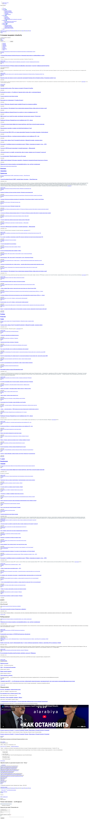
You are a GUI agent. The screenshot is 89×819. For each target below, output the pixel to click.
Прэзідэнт (2, 52)
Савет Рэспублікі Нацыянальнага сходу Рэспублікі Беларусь (11, 774)
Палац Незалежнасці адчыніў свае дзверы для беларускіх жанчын (12, 281)
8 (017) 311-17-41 (3, 746)
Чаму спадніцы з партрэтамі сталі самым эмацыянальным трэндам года (14, 530)
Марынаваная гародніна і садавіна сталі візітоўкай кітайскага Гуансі (16, 128)
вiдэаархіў (2, 736)
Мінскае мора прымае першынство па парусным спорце (10, 433)
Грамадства (4, 46)
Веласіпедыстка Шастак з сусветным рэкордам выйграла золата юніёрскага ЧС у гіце (19, 136)
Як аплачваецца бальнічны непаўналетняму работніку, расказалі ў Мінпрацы (18, 653)
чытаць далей (2, 60)
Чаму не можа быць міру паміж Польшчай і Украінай (10, 507)
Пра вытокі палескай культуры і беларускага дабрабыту (13, 609)
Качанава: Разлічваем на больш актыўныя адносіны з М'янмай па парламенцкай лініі (16, 192)
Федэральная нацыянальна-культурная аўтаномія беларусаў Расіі (11, 776)
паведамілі (83, 81)
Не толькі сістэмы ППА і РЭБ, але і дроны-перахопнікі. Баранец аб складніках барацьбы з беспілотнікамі (24, 132)
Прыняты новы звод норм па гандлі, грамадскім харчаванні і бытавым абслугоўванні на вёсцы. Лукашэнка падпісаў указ (28, 77)
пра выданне (2, 760)
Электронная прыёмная (9, 27)
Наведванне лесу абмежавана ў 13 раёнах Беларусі (11, 100)
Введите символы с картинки (5, 814)
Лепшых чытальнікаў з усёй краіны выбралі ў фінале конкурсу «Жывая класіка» (15, 388)
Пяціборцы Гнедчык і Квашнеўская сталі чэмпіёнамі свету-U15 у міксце (16, 120)
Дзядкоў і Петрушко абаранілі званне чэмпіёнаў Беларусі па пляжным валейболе (18, 104)
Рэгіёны (1, 332)
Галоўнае (4, 43)
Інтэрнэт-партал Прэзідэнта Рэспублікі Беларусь (8, 766)
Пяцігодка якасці (4, 663)
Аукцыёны (6, 13)
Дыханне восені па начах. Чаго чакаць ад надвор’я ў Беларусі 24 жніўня (16, 88)
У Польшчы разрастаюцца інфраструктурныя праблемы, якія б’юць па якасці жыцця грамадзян (22, 124)
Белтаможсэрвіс (3, 781)
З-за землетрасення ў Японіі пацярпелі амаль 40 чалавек (13, 156)
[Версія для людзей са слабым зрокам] (1, 39)
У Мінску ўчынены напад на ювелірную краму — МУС (10, 568)
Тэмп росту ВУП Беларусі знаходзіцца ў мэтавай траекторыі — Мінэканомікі (17, 148)
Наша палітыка (7, 18)
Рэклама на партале (8, 10)
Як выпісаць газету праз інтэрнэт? (11, 21)
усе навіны (2, 85)
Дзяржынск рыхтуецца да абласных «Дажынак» (9, 342)
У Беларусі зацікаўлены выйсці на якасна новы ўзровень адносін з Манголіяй (14, 219)
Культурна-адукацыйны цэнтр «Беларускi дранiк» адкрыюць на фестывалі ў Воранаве (16, 381)
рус (4, 3)
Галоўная (4, 8)
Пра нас (3, 15)
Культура (4, 47)
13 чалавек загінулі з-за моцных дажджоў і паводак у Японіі (11, 486)
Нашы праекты (5, 23)
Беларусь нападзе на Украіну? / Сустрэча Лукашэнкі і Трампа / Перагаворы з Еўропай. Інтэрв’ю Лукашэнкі (24, 730)
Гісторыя (6, 16)
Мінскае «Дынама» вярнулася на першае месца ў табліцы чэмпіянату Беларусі (15, 439)
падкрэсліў (69, 185)
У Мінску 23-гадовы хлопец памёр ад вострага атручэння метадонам (13, 588)
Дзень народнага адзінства (6, 675)
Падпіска (4, 20)
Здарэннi (2, 463)
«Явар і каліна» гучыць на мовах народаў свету (9, 395)
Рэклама (4, 9)
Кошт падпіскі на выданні (9, 22)
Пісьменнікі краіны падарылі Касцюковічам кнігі (11, 369)
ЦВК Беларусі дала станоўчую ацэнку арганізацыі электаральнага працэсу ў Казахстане (20, 116)
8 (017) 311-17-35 (5, 2)
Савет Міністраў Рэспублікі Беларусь (6, 772)
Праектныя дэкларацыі (9, 12)
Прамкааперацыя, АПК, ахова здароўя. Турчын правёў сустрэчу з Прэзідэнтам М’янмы (16, 257)
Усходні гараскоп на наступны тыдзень (9, 96)
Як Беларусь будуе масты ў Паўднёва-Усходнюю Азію (10, 206)
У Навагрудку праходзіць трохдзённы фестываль (9, 335)
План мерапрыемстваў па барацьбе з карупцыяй (13, 19)
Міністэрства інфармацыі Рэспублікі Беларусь (8, 768)
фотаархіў (2, 704)
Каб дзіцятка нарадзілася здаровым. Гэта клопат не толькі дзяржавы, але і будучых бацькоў (17, 551)
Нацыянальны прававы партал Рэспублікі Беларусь (9, 770)
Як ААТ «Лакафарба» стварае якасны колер (10, 689)
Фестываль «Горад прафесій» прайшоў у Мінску (11, 697)
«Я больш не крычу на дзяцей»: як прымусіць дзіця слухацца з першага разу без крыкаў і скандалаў (23, 152)
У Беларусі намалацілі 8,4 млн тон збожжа (8, 243)
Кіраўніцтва (7, 17)
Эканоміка (4, 45)
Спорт (3, 49)
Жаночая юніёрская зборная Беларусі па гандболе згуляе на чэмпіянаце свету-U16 (18, 112)
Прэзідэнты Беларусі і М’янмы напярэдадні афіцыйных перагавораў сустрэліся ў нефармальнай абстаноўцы (24, 65)
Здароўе (1, 548)
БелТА (1, 783)
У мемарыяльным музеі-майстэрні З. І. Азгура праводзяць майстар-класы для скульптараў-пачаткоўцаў (24, 701)
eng (5, 3)
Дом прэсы (2, 779)
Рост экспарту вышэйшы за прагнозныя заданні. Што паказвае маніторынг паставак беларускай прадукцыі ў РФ (21, 236)
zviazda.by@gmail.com (15, 746)
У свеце (2, 458)
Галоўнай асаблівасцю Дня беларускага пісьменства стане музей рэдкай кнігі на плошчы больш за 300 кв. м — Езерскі (22, 295)
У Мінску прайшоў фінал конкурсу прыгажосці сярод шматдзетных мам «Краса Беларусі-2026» (18, 288)
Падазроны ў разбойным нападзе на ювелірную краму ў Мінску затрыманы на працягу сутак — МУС (23, 144)
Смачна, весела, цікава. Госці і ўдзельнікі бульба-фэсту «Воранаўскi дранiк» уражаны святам (21, 140)
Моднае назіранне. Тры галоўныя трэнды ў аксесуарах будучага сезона (13, 544)
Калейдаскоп (4, 48)
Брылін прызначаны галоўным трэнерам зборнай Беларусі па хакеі (13, 446)
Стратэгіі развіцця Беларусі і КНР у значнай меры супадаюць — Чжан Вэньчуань (18, 179)
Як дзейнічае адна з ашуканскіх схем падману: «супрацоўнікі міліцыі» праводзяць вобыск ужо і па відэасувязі (20, 575)
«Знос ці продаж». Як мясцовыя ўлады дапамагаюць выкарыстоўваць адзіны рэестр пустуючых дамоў (23, 108)
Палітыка (4, 44)
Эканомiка (3, 170)
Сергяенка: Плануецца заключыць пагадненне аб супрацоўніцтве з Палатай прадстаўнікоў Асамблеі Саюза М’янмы (22, 199)
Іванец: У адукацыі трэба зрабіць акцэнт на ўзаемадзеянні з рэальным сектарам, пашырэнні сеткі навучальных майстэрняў (23, 308)
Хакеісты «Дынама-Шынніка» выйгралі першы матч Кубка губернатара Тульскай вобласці (17, 453)
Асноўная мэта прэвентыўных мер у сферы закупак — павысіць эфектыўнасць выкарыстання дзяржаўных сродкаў (22, 264)
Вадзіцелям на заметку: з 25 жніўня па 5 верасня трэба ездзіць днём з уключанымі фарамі (20, 92)
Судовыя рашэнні (8, 14)
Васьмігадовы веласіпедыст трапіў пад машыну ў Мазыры (11, 595)
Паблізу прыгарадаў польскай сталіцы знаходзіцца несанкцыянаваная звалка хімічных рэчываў (18, 500)
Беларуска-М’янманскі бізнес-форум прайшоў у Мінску (10, 250)
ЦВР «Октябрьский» (4, 796)
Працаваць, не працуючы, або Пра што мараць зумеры (10, 537)
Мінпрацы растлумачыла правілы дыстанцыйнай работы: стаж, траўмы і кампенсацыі (20, 164)
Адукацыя (2, 678)
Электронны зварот (8, 25)
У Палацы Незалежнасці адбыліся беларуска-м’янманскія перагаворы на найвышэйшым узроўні (22, 55)
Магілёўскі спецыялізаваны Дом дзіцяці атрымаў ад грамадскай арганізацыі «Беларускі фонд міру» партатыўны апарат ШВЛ (24, 355)
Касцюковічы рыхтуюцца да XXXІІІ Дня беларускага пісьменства (15, 634)
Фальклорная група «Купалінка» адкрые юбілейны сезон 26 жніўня (13, 402)
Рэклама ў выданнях (8, 11)
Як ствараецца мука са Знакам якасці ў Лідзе (10, 693)
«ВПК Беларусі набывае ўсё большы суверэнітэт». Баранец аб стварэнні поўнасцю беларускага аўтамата (24, 160)
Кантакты (4, 24)
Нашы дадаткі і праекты (6, 671)
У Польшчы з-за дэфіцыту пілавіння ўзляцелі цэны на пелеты (12, 493)
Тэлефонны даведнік (8, 26)
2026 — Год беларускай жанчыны (8, 667)
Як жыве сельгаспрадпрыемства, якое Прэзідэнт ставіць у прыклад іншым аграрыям (16, 362)
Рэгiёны (2, 314)
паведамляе (26, 230)
